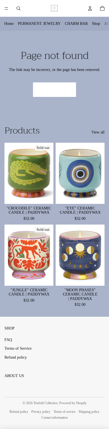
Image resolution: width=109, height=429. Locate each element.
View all (98, 132)
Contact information (54, 418)
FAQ (8, 340)
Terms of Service (18, 348)
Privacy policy (40, 412)
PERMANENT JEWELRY (39, 24)
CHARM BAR (76, 24)
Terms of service (64, 412)
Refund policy (15, 357)
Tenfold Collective (46, 403)
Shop (96, 24)
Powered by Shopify (73, 403)
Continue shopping (54, 89)
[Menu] (6, 8)
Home (9, 24)
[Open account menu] (90, 8)
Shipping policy (89, 412)
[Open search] (18, 8)
